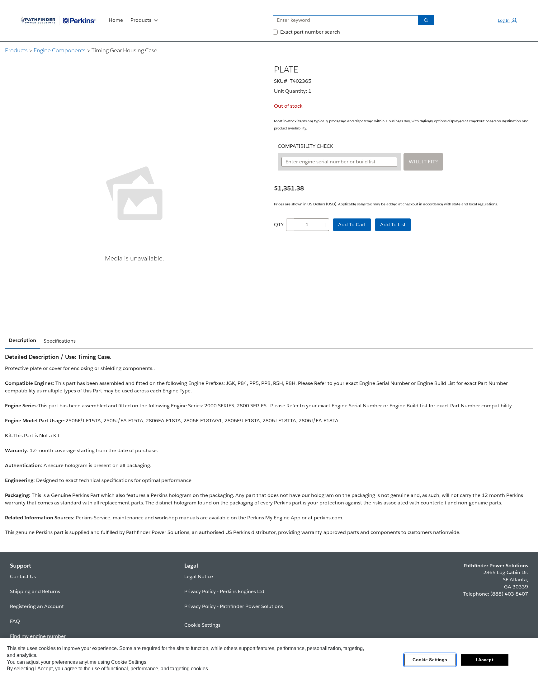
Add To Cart (352, 224)
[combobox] (343, 20)
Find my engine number (38, 636)
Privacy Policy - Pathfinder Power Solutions (233, 606)
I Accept (484, 660)
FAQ (15, 621)
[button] (507, 20)
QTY (279, 224)
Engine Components (60, 50)
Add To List (393, 224)
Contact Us (23, 576)
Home (116, 20)
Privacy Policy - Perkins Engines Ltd (224, 591)
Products (140, 20)
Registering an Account (37, 606)
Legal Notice (198, 576)
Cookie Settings (430, 660)
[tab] (22, 341)
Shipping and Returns (35, 591)
